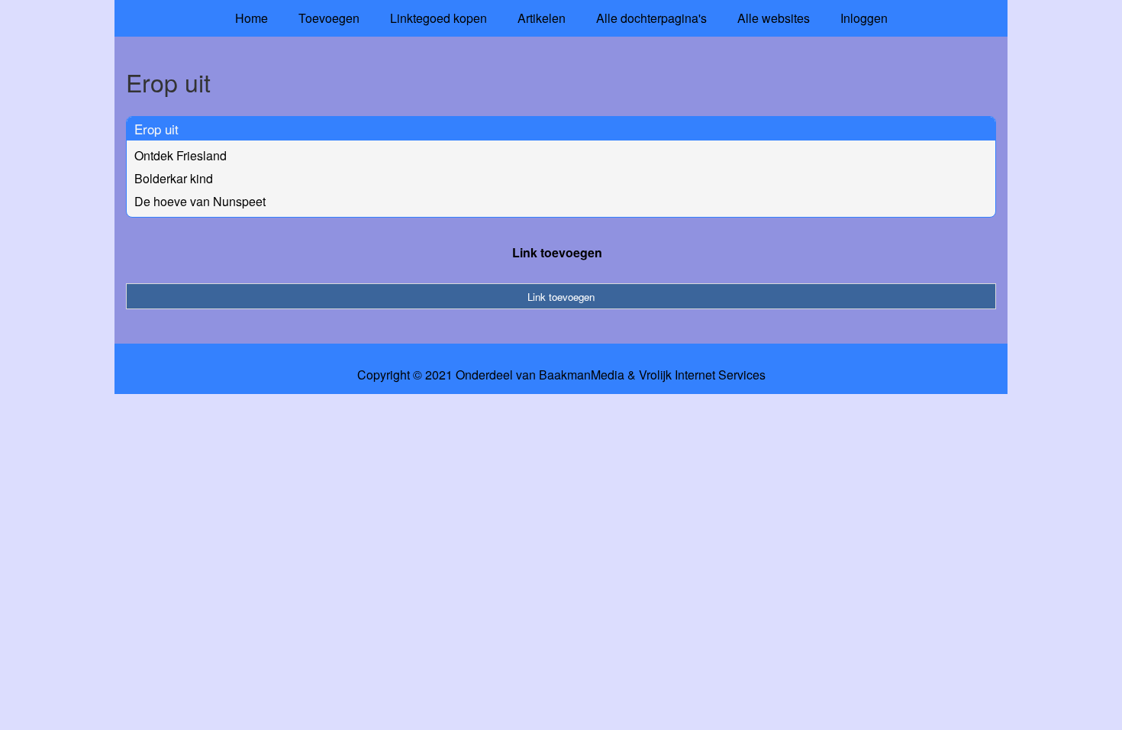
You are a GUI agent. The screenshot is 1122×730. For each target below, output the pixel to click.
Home (251, 18)
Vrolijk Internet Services (702, 375)
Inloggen (864, 18)
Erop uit (156, 128)
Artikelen (541, 18)
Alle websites (773, 18)
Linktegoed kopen (438, 18)
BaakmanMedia (581, 375)
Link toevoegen (557, 252)
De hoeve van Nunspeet (200, 201)
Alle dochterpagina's (651, 18)
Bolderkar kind (173, 178)
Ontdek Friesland (180, 155)
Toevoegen (328, 18)
